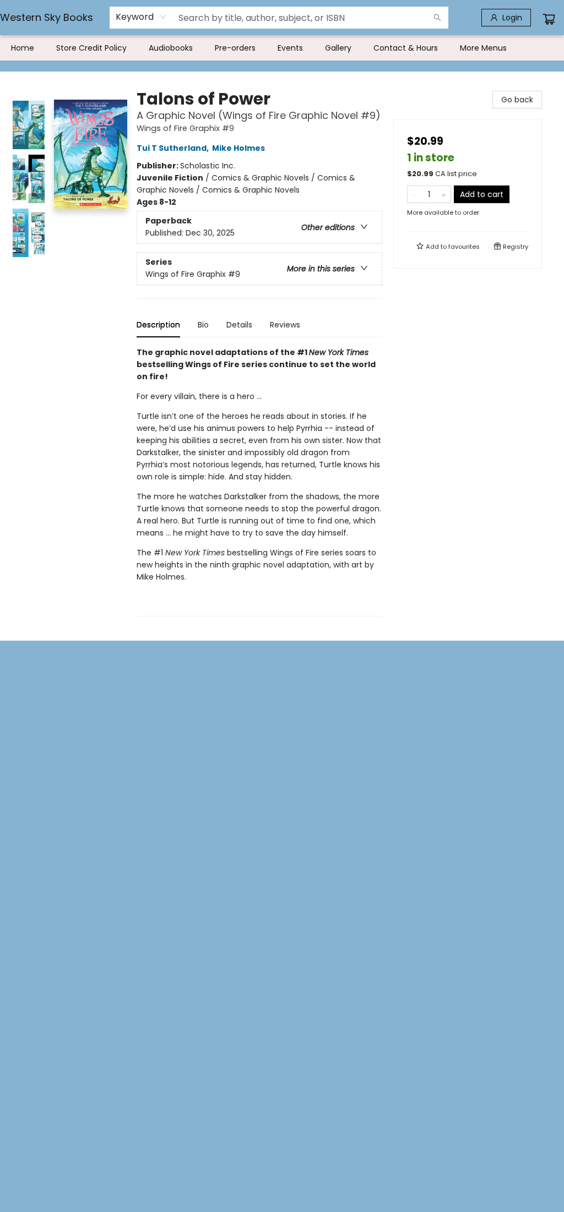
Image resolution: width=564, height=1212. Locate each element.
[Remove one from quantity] (414, 194)
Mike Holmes (238, 148)
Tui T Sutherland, (173, 148)
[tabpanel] (259, 481)
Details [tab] (239, 324)
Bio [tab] (203, 324)
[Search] (437, 18)
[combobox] (141, 17)
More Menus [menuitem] (483, 47)
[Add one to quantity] (444, 194)
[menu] (282, 48)
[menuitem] (22, 48)
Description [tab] (158, 324)
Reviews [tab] (285, 324)
